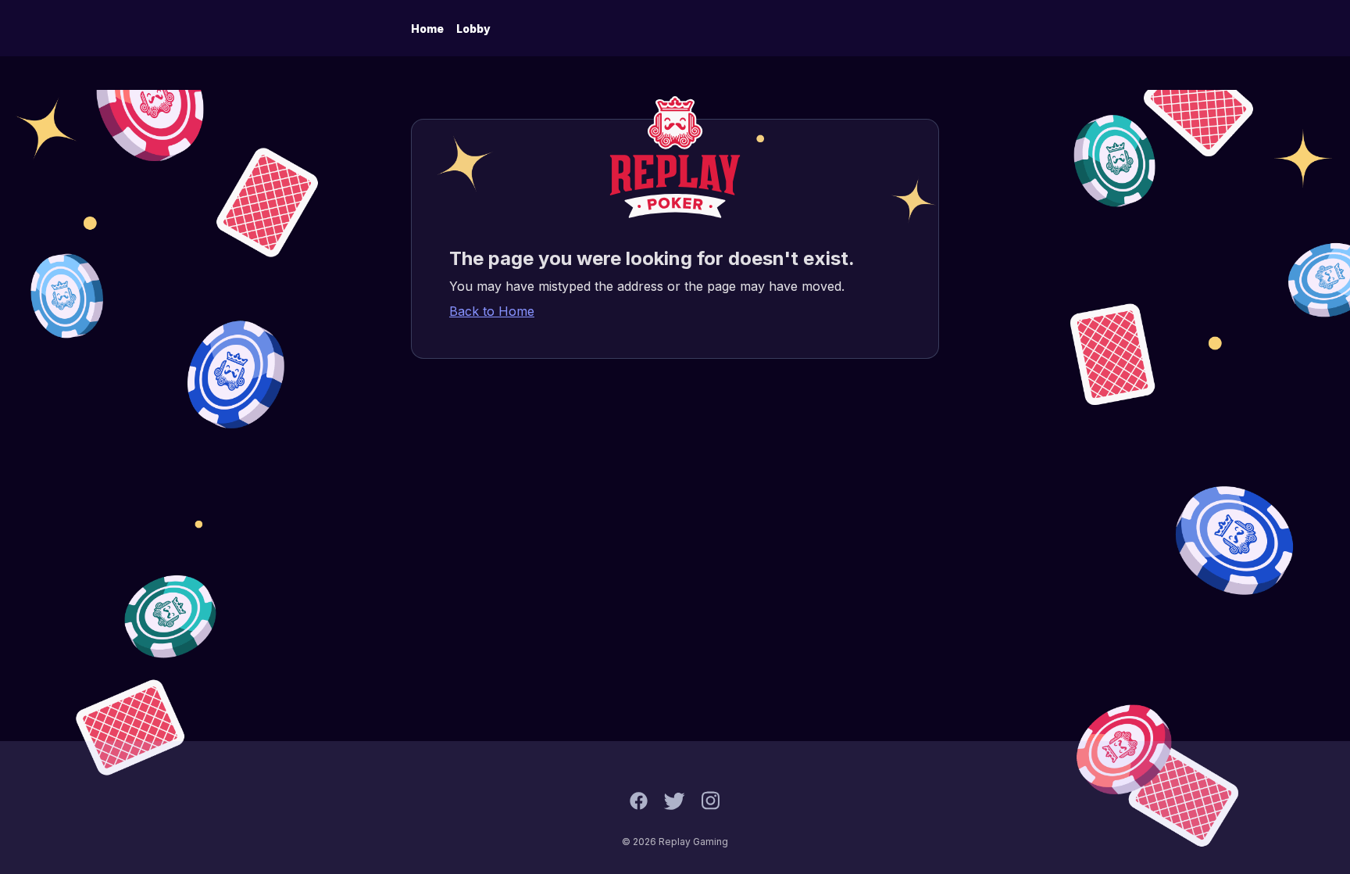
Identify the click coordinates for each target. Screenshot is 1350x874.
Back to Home (491, 311)
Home (427, 28)
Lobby (473, 28)
